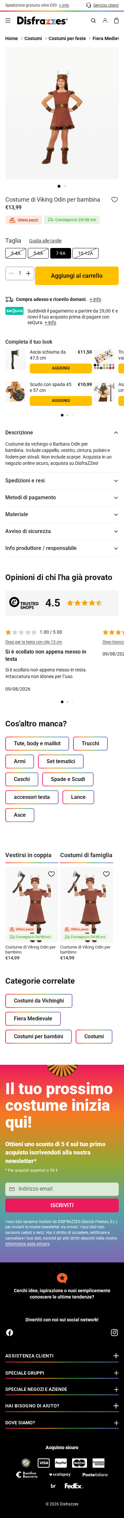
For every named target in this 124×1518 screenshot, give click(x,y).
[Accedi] (105, 20)
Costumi (94, 1036)
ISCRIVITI (62, 1205)
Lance (78, 797)
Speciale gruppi (24, 1373)
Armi (19, 761)
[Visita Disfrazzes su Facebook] (9, 1332)
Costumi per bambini (38, 1036)
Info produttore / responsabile (41, 548)
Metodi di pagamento (30, 497)
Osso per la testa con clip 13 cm (33, 642)
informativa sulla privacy (27, 1244)
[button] (62, 415)
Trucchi (90, 743)
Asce (20, 815)
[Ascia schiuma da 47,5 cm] (15, 359)
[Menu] (8, 20)
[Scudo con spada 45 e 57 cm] (15, 391)
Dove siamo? (20, 1422)
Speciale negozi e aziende (36, 1389)
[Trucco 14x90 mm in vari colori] (104, 359)
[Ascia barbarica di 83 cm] (104, 391)
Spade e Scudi (68, 779)
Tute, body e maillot (37, 743)
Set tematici (61, 761)
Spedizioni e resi (25, 480)
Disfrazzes (69, 1504)
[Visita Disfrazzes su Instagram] (114, 1332)
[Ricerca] (93, 20)
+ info (50, 322)
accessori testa (32, 797)
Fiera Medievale (33, 1018)
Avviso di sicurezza (28, 531)
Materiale (16, 514)
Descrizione (19, 432)
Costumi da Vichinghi (39, 1001)
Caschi (22, 779)
